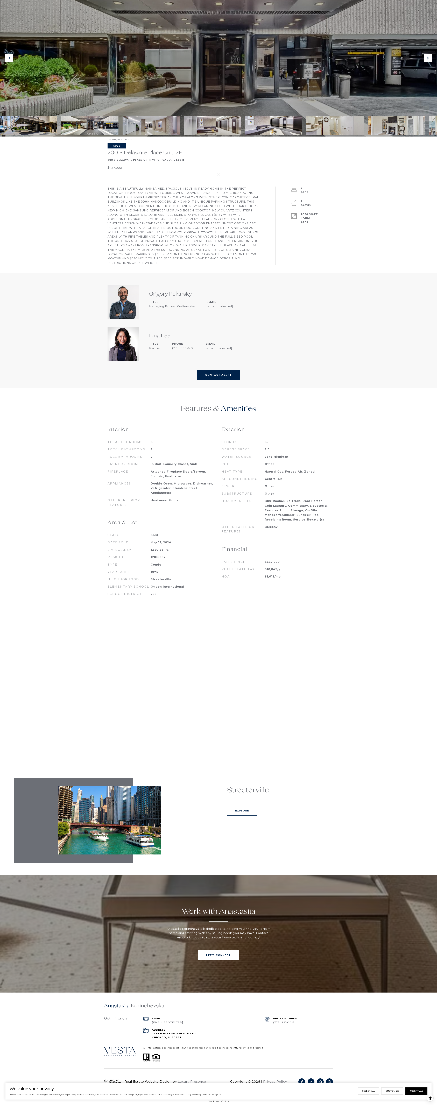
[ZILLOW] (320, 1081)
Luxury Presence (192, 1081)
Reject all (368, 1091)
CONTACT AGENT (218, 374)
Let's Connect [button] (218, 955)
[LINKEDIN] (311, 1081)
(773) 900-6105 (183, 348)
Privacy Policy (275, 1081)
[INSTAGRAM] (329, 1081)
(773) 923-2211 (283, 1022)
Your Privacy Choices (218, 1101)
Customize (392, 1091)
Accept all (416, 1091)
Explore (242, 810)
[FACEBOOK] (301, 1081)
